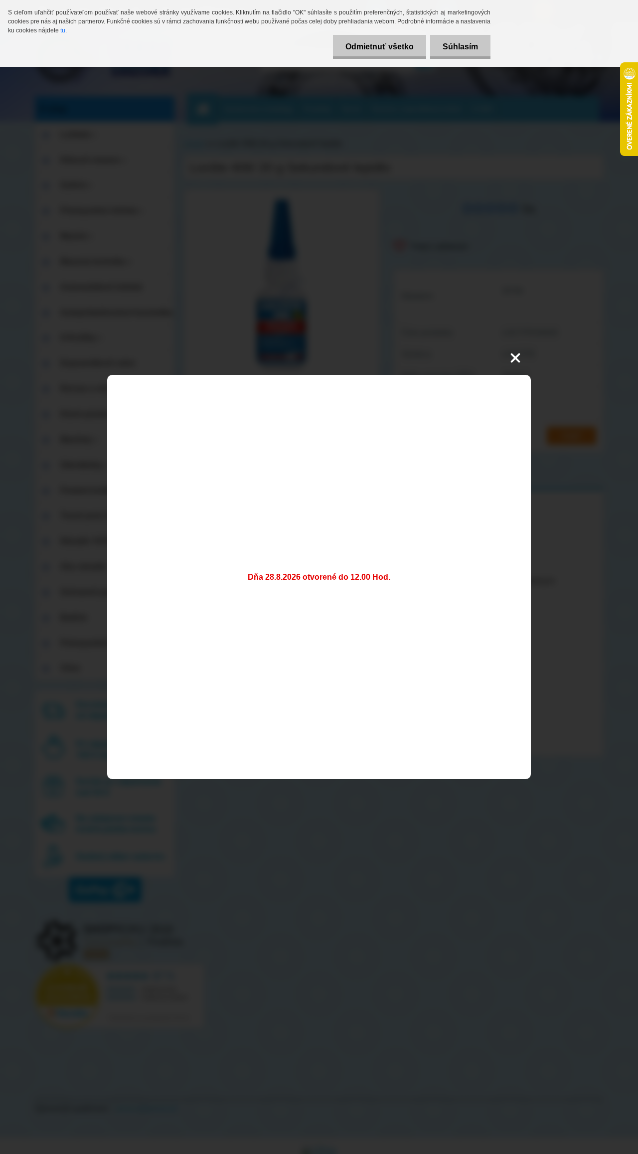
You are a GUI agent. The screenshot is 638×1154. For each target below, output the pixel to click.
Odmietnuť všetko (379, 46)
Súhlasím (460, 46)
